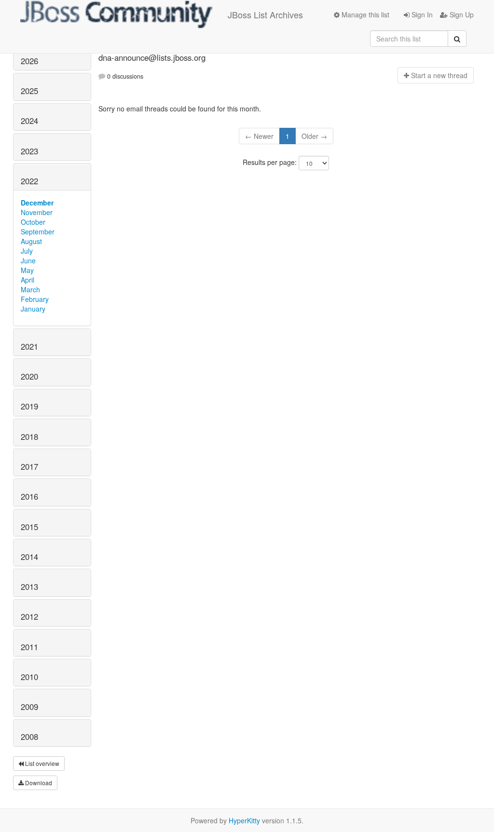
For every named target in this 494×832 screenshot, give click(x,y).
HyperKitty (244, 820)
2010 (29, 676)
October (33, 222)
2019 (29, 406)
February (35, 299)
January (33, 309)
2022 (29, 181)
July (27, 251)
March (30, 289)
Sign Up (461, 14)
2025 (29, 90)
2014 (29, 556)
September (38, 231)
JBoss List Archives (265, 14)
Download (38, 782)
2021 (29, 346)
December (37, 202)
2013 (29, 586)
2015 (29, 526)
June (28, 260)
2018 (29, 436)
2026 (29, 61)
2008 (29, 736)
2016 (29, 496)
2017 (29, 466)
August (31, 241)
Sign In (421, 14)
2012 (29, 616)
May (27, 270)
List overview (41, 763)
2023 (29, 151)
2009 (29, 706)
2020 (29, 376)
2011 (29, 647)
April (27, 280)
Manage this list (364, 14)
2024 (29, 120)
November (37, 212)
